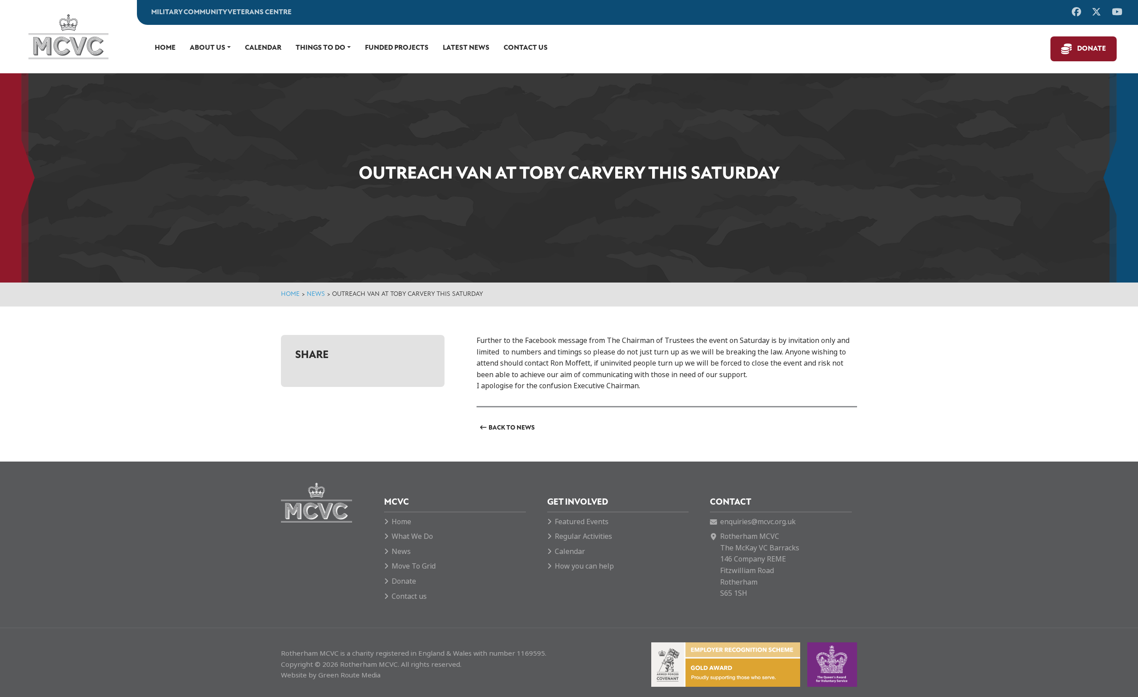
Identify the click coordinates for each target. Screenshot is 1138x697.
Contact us (526, 48)
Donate (1091, 48)
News (316, 294)
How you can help (584, 566)
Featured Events (582, 522)
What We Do (412, 536)
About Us (207, 48)
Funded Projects (397, 48)
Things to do (320, 48)
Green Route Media (349, 675)
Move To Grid (414, 566)
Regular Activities (583, 536)
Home (165, 48)
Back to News (512, 428)
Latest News (466, 48)
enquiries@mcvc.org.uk (758, 522)
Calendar (263, 48)
